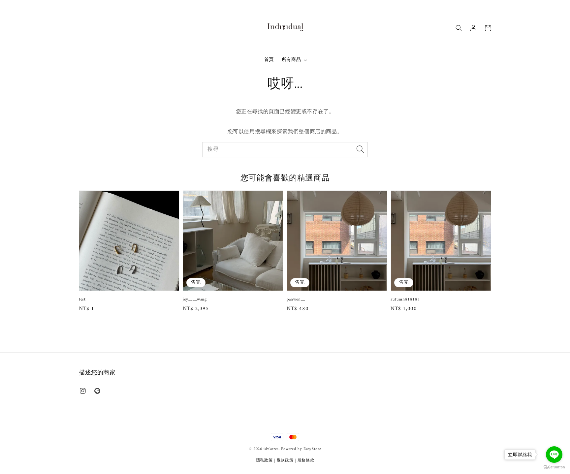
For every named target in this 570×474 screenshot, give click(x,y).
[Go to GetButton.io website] (554, 467)
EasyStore (312, 449)
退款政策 (285, 460)
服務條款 (306, 460)
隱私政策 (264, 460)
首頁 (269, 60)
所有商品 (291, 60)
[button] (459, 28)
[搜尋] (360, 149)
